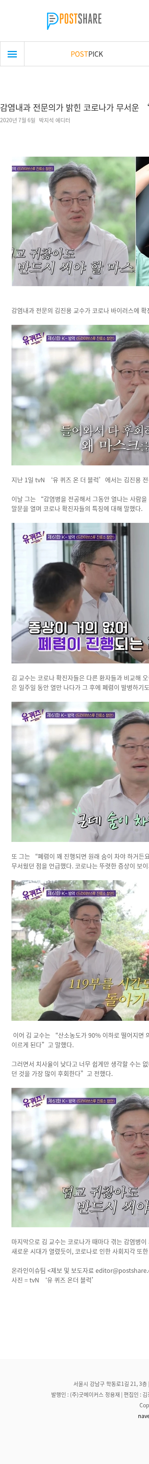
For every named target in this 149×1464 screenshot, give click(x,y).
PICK (87, 54)
